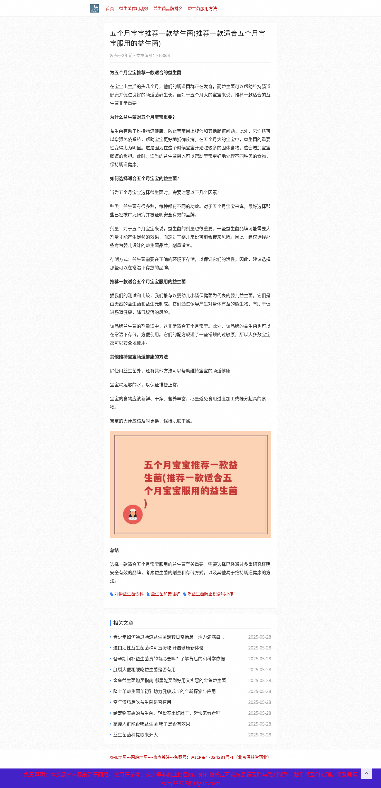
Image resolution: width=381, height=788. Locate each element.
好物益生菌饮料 (129, 594)
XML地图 (118, 757)
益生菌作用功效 (133, 8)
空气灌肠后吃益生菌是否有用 (142, 702)
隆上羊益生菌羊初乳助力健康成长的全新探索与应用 (164, 691)
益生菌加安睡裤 (165, 594)
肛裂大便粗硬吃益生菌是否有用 (144, 669)
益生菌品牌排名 (168, 8)
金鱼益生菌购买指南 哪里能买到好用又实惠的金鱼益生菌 (169, 680)
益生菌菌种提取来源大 (135, 735)
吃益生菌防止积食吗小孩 (210, 594)
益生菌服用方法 (202, 8)
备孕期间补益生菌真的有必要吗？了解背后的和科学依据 (169, 659)
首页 (110, 8)
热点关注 (161, 757)
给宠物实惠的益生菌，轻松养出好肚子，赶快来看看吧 (166, 713)
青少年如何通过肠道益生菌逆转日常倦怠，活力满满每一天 (169, 637)
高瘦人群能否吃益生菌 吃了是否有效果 (151, 724)
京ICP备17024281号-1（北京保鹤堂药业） (231, 757)
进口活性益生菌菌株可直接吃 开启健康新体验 (158, 648)
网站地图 (139, 757)
